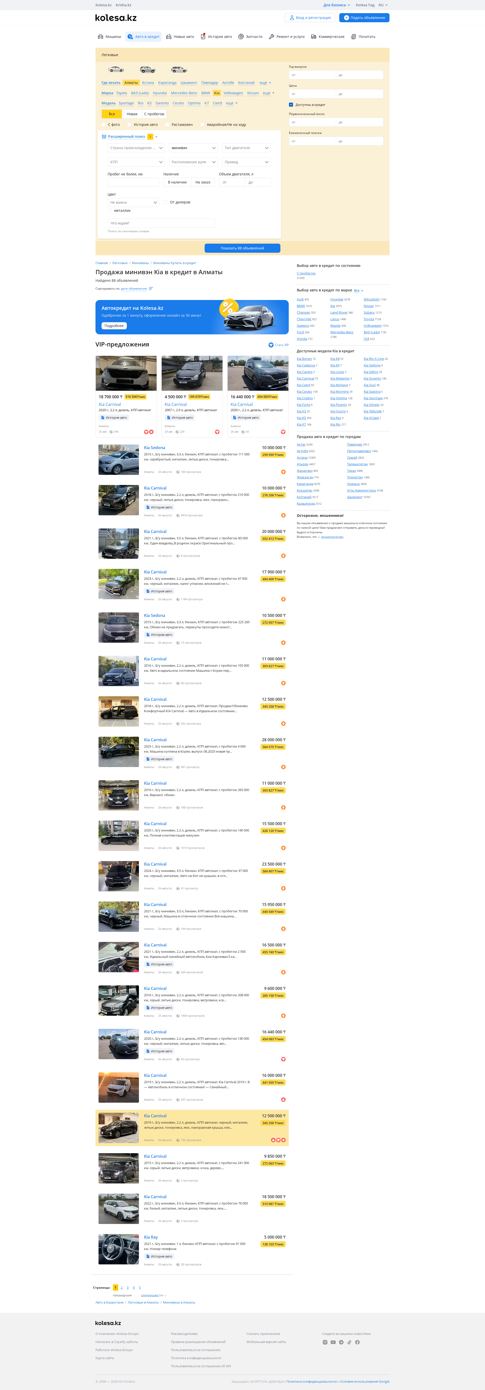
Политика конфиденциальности (196, 1358)
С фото (114, 124)
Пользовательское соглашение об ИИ (201, 1366)
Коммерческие (332, 36)
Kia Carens (304, 371)
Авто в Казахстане (109, 1302)
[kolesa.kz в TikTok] (349, 1342)
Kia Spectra (372, 391)
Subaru (369, 312)
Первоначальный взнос (307, 114)
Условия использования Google (365, 1381)
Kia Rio (335, 424)
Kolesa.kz (103, 5)
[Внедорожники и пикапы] (147, 69)
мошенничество (332, 537)
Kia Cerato (304, 391)
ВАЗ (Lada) (372, 332)
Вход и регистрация (313, 17)
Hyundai (336, 299)
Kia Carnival (110, 404)
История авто (220, 36)
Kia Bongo (304, 358)
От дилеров (180, 202)
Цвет (112, 194)
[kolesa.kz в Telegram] (341, 1342)
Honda (302, 338)
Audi (300, 299)
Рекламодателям (184, 1333)
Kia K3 (301, 411)
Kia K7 (301, 424)
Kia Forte (303, 404)
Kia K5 (301, 417)
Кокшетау (304, 490)
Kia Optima (338, 398)
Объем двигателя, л (236, 174)
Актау (301, 444)
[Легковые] (116, 69)
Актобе (302, 451)
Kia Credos (305, 398)
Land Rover (339, 312)
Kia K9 (335, 365)
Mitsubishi (371, 299)
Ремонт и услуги (291, 36)
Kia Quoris (338, 411)
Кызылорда (306, 503)
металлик (122, 210)
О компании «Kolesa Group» (117, 1333)
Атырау (302, 464)
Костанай (304, 497)
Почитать (367, 36)
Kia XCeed (371, 417)
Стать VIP (282, 345)
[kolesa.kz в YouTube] (333, 1342)
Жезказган (305, 477)
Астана (302, 457)
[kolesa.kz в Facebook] (357, 1342)
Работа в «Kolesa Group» (114, 1350)
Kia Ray (151, 1237)
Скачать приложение (263, 1333)
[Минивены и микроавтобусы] (179, 69)
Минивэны (141, 263)
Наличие (171, 174)
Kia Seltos (371, 371)
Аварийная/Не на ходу (226, 124)
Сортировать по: (107, 288)
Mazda (335, 325)
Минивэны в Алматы (179, 1302)
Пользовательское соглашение (195, 1350)
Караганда (305, 483)
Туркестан (355, 477)
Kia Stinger (372, 404)
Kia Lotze (337, 371)
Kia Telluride (373, 411)
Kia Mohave (339, 385)
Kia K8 (335, 358)
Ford (300, 332)
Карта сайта (104, 1358)
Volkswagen (373, 325)
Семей (352, 457)
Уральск (353, 483)
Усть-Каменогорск (361, 490)
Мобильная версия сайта (266, 1341)
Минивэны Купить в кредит (174, 263)
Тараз (351, 470)
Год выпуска (298, 66)
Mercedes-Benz (341, 332)
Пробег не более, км (125, 174)
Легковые (120, 263)
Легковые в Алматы (143, 1302)
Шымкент (354, 497)
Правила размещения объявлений (198, 1341)
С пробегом (306, 273)
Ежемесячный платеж (305, 133)
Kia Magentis (340, 378)
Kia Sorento (372, 378)
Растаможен (182, 124)
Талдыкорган (357, 464)
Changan (303, 312)
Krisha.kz (123, 5)
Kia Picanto (338, 404)
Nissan (369, 306)
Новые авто (184, 36)
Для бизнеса (335, 5)
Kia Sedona (154, 447)
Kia (332, 306)
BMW (301, 306)
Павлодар (354, 444)
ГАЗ (366, 338)
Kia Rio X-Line (374, 358)
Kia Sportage (373, 398)
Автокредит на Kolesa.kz (132, 308)
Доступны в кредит (310, 104)
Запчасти (254, 36)
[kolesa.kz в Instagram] (325, 1342)
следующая (150, 1295)
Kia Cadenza (306, 365)
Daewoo (303, 325)
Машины (113, 36)
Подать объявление (368, 17)
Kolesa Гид (365, 5)
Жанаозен (304, 470)
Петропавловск (359, 451)
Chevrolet (304, 319)
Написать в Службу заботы (116, 1341)
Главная (102, 263)
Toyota (369, 319)
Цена (293, 85)
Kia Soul (370, 385)
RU (381, 5)
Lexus (334, 319)
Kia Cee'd (303, 385)
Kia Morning (339, 391)
